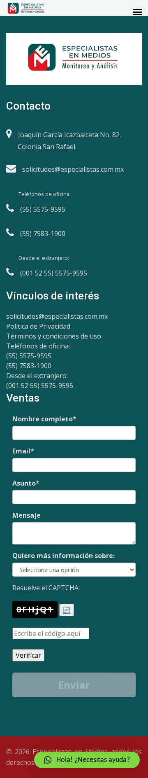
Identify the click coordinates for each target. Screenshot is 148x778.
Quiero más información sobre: (63, 555)
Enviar (74, 685)
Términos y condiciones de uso (53, 336)
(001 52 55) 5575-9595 (39, 385)
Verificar (28, 655)
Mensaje (26, 515)
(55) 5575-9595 (28, 355)
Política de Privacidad (38, 326)
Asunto (25, 483)
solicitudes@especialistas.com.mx (57, 316)
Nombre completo (44, 418)
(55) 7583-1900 (28, 365)
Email (23, 451)
